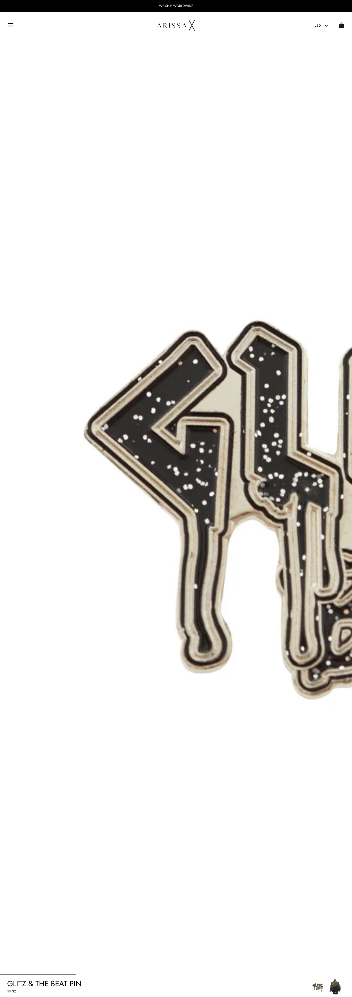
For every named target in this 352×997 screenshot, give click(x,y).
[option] (318, 986)
